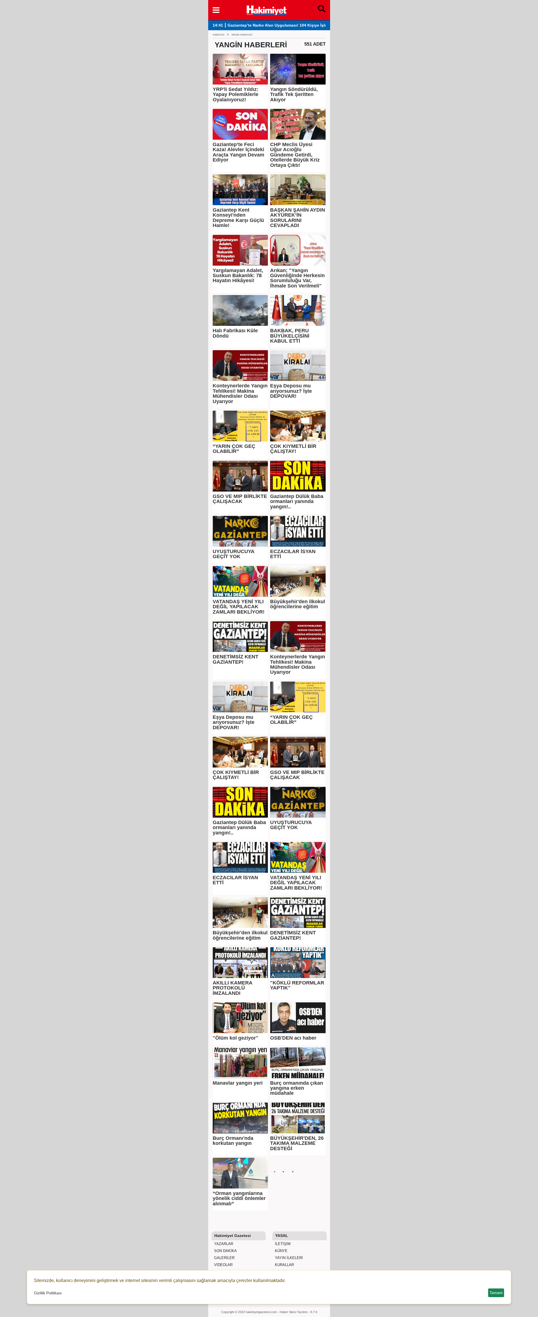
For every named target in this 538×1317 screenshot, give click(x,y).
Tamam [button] (496, 1292)
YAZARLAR (223, 1244)
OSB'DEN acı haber (293, 1037)
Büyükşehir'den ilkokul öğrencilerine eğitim (297, 604)
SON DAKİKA (225, 1251)
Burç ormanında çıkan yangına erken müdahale (296, 1088)
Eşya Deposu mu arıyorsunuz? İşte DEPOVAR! (291, 391)
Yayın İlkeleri (288, 1258)
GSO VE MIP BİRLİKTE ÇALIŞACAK (240, 499)
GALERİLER (224, 1258)
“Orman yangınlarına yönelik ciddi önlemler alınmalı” (239, 1198)
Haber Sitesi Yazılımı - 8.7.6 (298, 1312)
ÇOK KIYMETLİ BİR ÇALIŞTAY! (293, 449)
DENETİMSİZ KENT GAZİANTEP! (235, 659)
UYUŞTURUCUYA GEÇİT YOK (233, 554)
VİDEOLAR (223, 1265)
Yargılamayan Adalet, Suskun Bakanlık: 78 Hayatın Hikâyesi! (238, 275)
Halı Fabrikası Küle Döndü (235, 333)
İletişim (282, 1244)
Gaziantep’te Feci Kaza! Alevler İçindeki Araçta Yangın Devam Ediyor (238, 152)
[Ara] (322, 10)
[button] (216, 10)
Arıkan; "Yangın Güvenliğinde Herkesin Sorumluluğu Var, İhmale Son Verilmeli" (297, 278)
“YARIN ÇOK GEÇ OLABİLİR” (234, 449)
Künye (280, 1251)
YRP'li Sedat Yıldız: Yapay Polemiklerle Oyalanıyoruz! (235, 94)
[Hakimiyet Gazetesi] (266, 9)
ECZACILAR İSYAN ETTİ (293, 554)
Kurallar (284, 1265)
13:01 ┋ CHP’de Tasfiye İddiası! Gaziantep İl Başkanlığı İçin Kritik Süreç (280, 25)
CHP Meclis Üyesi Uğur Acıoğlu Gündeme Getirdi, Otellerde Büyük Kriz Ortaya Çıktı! (295, 155)
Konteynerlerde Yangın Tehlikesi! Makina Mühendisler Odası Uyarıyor (240, 393)
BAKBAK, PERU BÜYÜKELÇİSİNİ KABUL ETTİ (289, 335)
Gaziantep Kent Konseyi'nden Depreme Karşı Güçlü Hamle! (238, 217)
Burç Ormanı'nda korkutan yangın (233, 1141)
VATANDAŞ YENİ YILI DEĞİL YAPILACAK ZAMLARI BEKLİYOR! (239, 606)
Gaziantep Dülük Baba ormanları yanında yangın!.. (296, 501)
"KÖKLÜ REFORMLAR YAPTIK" (297, 985)
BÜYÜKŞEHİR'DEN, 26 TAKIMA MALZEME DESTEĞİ (297, 1143)
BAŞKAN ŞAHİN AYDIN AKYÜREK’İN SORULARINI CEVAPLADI (297, 217)
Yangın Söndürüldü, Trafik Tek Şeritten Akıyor (294, 94)
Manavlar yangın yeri (238, 1083)
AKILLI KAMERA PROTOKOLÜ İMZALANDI (232, 988)
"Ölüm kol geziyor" (235, 1037)
